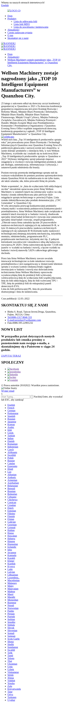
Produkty (11, 18)
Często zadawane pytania (19, 32)
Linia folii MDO (22, 24)
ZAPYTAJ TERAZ (11, 355)
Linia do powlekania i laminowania (31, 27)
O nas (10, 35)
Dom (9, 16)
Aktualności (13, 29)
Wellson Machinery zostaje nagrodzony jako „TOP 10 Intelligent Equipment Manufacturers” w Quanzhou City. (33, 62)
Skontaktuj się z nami (17, 38)
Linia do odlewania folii (25, 21)
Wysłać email (7, 391)
